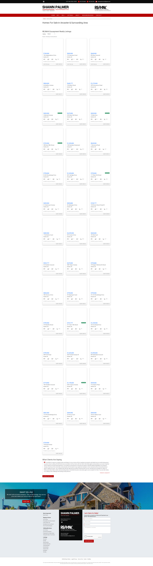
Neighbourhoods (88, 16)
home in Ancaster (96, 465)
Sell (64, 16)
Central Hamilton (46, 545)
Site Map (89, 559)
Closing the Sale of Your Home (49, 534)
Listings (70, 16)
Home (53, 15)
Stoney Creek (45, 548)
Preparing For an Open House (48, 533)
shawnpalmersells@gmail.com (103, 1)
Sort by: (44, 34)
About (78, 16)
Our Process (45, 519)
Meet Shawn (45, 515)
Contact (99, 15)
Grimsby (44, 551)
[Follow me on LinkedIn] (44, 1)
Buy (58, 16)
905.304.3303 (91, 1)
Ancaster (45, 539)
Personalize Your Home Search (49, 520)
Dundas (44, 540)
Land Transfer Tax (46, 522)
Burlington (45, 550)
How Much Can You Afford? (48, 524)
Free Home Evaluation (47, 531)
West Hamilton (46, 542)
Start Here (26, 501)
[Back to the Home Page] (59, 8)
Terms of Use (80, 559)
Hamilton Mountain (46, 543)
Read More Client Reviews (48, 476)
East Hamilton (45, 547)
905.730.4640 (83, 1)
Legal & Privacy (74, 559)
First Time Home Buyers (47, 525)
